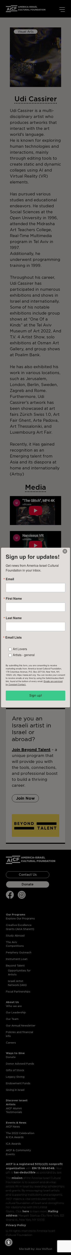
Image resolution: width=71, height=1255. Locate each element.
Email (10, 579)
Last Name (14, 618)
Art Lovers (20, 649)
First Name (14, 598)
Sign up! (35, 695)
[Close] (65, 551)
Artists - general (24, 655)
